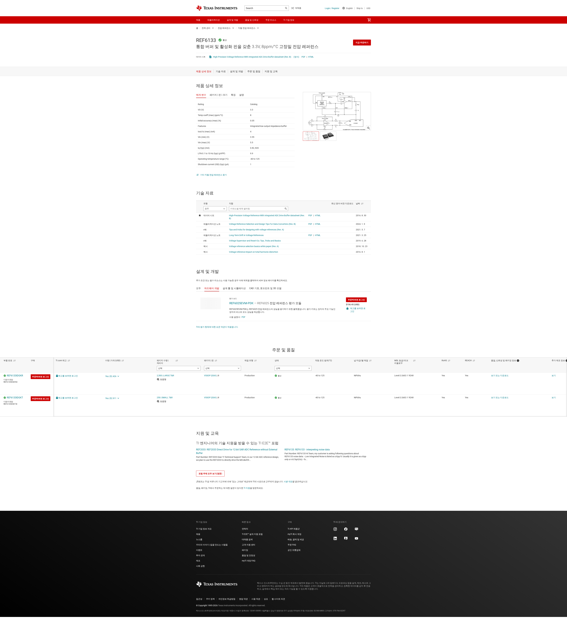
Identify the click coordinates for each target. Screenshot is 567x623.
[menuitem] (369, 20)
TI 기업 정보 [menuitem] (288, 20)
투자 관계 (200, 555)
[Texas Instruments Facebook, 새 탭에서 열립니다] (346, 530)
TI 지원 (247, 488)
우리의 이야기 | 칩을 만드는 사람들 (212, 545)
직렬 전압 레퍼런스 (246, 28)
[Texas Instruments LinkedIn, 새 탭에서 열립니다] (335, 539)
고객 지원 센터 (248, 545)
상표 (266, 599)
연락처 (245, 529)
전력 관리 (206, 28)
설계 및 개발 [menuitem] (232, 20)
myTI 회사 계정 (294, 534)
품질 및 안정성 (248, 555)
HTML (311, 57)
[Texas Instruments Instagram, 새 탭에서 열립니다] (335, 530)
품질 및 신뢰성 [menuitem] (251, 20)
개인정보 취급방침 (226, 599)
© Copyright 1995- (207, 605)
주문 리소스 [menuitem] (270, 20)
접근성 (199, 599)
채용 (198, 534)
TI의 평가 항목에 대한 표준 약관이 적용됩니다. (217, 327)
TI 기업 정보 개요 (204, 529)
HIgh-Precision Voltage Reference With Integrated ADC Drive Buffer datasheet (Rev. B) (252, 57)
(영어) (296, 57)
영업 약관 (243, 599)
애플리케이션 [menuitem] (213, 20)
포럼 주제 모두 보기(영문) (210, 473)
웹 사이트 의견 (278, 599)
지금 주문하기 (362, 42)
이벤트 (199, 550)
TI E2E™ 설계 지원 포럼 (252, 534)
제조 (198, 561)
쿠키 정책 (210, 599)
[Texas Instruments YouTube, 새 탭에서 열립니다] (356, 539)
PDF (303, 57)
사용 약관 (288, 481)
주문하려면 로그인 (356, 300)
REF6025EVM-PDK (241, 303)
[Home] (216, 8)
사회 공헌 (200, 566)
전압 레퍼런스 (224, 28)
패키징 (245, 550)
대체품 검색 (247, 539)
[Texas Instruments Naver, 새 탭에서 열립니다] (356, 530)
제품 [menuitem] (198, 20)
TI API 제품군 (294, 529)
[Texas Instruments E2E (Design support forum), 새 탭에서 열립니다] (346, 539)
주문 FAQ (292, 545)
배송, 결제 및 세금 (296, 539)
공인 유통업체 (294, 550)
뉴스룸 (199, 539)
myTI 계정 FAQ (248, 561)
